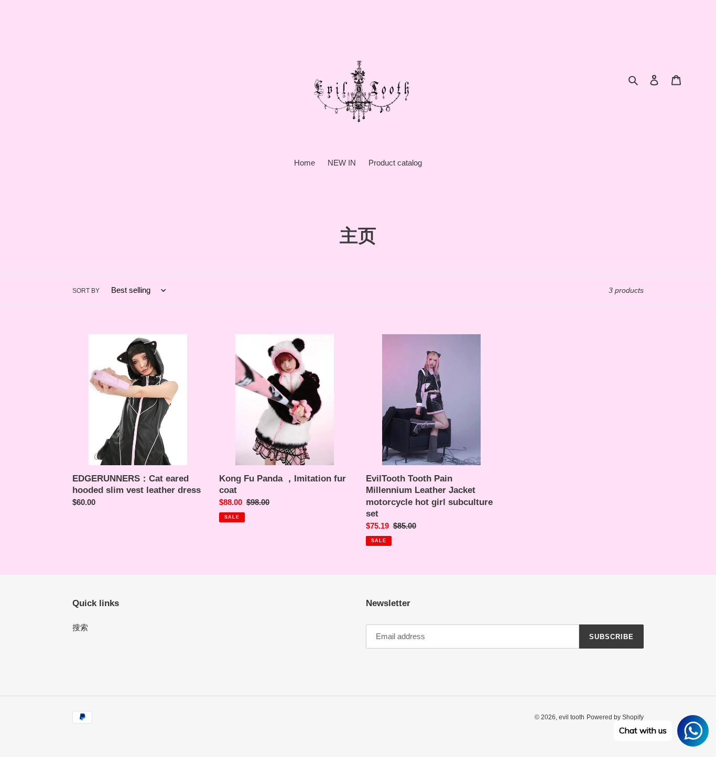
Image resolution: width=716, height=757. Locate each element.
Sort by (86, 290)
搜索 (80, 627)
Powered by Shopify (615, 717)
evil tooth (571, 717)
